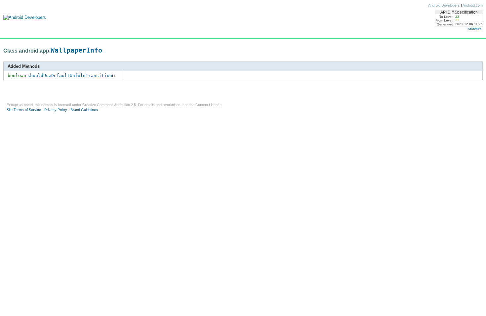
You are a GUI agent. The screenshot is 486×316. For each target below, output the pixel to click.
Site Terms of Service (24, 110)
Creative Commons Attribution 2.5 (109, 105)
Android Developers (444, 5)
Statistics (474, 29)
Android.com (473, 5)
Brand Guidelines (84, 110)
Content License (208, 105)
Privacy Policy (55, 110)
